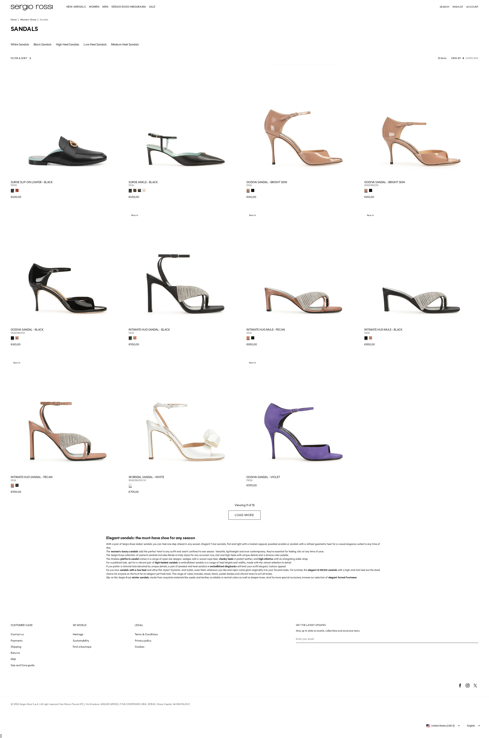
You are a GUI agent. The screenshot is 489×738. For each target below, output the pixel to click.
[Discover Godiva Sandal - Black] (68, 269)
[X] (475, 685)
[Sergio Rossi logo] (32, 7)
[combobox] (440, 725)
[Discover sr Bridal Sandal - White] (186, 416)
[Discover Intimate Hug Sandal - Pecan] (68, 416)
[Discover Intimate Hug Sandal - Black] (186, 269)
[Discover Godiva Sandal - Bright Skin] (303, 121)
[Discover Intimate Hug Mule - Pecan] (303, 269)
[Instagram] (468, 685)
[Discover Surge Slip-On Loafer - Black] (68, 121)
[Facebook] (460, 685)
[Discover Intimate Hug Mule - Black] (421, 269)
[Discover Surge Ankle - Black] (186, 121)
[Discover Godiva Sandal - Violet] (303, 416)
